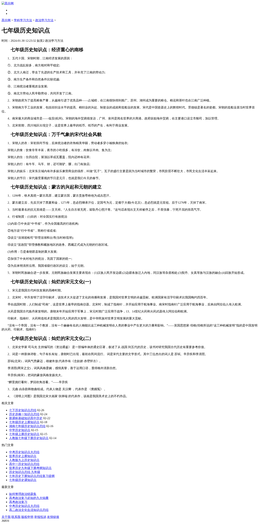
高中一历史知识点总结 (24, 464)
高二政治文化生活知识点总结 (29, 509)
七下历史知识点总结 (22, 410)
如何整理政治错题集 (22, 494)
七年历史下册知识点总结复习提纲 (32, 476)
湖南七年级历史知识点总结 (27, 426)
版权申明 (27, 517)
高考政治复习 (18, 502)
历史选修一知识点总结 (24, 414)
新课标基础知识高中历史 (25, 418)
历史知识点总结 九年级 (24, 472)
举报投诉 (40, 517)
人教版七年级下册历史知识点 (29, 438)
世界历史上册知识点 (22, 456)
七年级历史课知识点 (22, 480)
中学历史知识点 (19, 430)
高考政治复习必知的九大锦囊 (29, 498)
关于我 (6, 517)
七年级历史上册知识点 (24, 422)
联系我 (15, 517)
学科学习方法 (23, 20)
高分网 (6, 20)
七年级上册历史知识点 (24, 434)
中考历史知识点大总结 (24, 452)
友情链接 (53, 517)
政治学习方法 (44, 20)
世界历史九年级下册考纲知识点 (30, 468)
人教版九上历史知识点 (24, 460)
